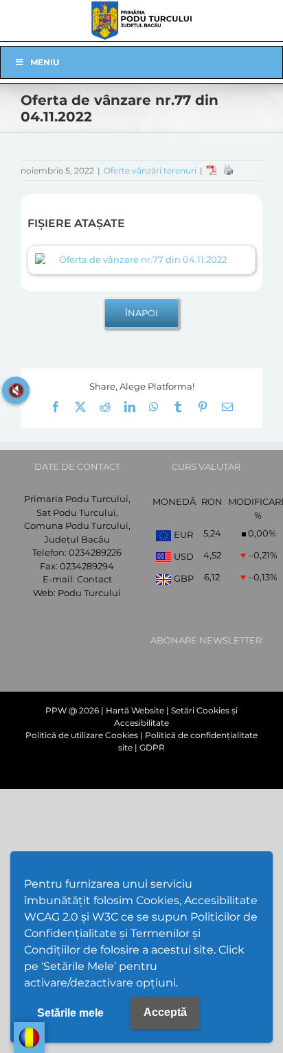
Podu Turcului (89, 592)
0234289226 (95, 552)
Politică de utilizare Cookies (81, 735)
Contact (94, 578)
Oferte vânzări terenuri (150, 170)
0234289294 (87, 565)
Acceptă (165, 1012)
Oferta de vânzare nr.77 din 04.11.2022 (143, 259)
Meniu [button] (44, 62)
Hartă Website (135, 710)
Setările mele (70, 1013)
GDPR (152, 747)
